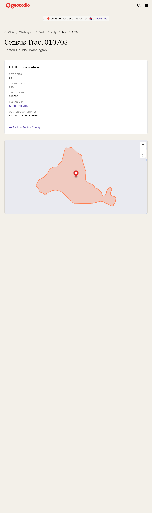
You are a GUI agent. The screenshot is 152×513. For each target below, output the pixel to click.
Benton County (47, 32)
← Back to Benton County (24, 127)
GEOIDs (9, 32)
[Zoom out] (143, 150)
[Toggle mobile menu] (146, 5)
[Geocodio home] (23, 5)
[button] (76, 174)
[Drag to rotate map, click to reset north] (143, 155)
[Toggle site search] (139, 5)
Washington (26, 32)
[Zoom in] (143, 144)
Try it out (98, 18)
